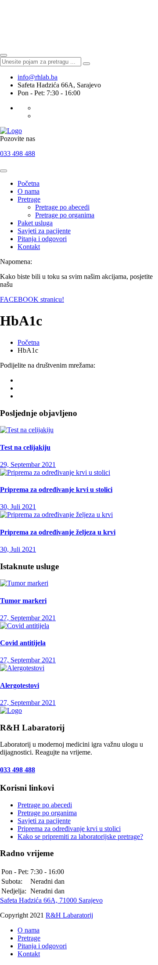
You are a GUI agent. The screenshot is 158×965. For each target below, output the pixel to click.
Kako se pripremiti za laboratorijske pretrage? (80, 836)
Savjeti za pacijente (44, 231)
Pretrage (29, 199)
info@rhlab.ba (37, 77)
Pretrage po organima (64, 215)
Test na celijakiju (25, 447)
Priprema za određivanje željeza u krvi (57, 532)
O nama (29, 191)
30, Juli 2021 (18, 506)
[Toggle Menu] (3, 171)
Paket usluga (35, 223)
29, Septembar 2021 (28, 464)
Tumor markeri (23, 600)
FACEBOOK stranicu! (32, 299)
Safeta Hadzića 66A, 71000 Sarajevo (51, 900)
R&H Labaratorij (69, 915)
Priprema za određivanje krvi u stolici (56, 489)
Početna (29, 183)
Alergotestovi (19, 685)
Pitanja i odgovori (42, 238)
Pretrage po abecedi (62, 207)
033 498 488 (17, 153)
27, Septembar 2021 (28, 618)
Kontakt (29, 246)
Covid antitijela (23, 643)
